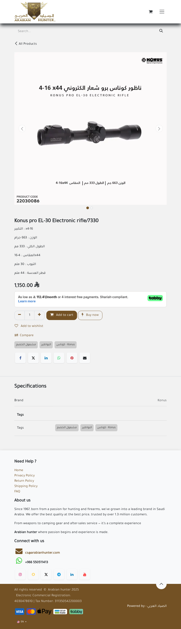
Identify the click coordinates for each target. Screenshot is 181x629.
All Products (28, 44)
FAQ (17, 492)
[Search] (161, 31)
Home (18, 470)
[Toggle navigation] (162, 12)
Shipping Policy (26, 486)
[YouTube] (84, 574)
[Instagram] (20, 574)
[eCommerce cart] (150, 12)
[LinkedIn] (46, 358)
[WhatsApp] (59, 358)
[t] (59, 574)
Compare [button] (27, 336)
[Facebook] (20, 358)
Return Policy (24, 481)
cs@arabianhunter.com (42, 553)
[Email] (84, 358)
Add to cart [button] (64, 315)
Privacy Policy (24, 476)
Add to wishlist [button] (31, 326)
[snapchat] (33, 574)
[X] (33, 358)
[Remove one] (19, 315)
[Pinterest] (72, 358)
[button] (22, 128)
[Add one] (39, 315)
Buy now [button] (92, 315)
